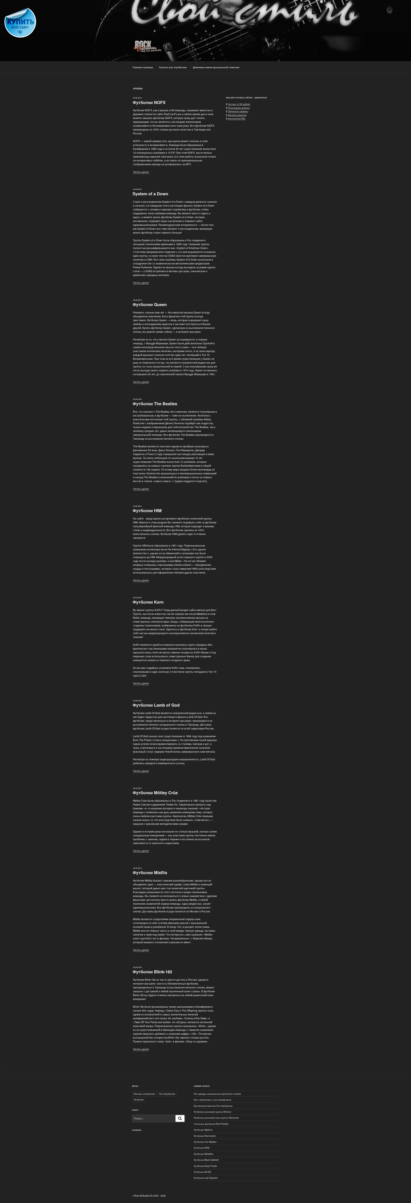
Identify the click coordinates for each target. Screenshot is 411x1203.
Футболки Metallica (203, 1153)
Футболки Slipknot (203, 1129)
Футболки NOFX (149, 102)
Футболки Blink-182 (152, 972)
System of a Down (150, 194)
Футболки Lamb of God (156, 705)
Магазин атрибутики (144, 1093)
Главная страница (143, 67)
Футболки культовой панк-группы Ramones (216, 1117)
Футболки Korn (148, 602)
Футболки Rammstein (205, 1135)
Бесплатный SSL (236, 118)
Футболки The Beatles (155, 404)
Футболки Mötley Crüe (155, 793)
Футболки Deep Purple (205, 1165)
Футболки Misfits (150, 872)
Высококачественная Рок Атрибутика (213, 1105)
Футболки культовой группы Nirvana (212, 1111)
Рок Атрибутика (167, 1093)
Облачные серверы (238, 111)
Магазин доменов (237, 115)
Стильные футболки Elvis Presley (211, 1123)
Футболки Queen (150, 304)
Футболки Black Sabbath (206, 1159)
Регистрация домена (239, 107)
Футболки (139, 1099)
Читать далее (141, 172)
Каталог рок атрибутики (173, 67)
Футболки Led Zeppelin (206, 1177)
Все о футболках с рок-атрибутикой (212, 1099)
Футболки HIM (147, 510)
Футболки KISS (201, 1147)
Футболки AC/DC (202, 1171)
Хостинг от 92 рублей (239, 104)
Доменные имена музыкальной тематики (216, 67)
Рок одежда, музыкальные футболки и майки (217, 1093)
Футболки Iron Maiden (205, 1141)
